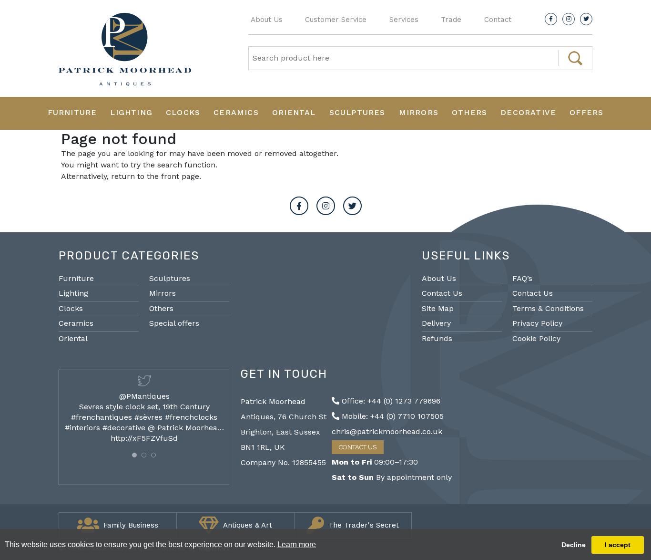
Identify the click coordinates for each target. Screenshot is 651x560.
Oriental (294, 112)
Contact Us (442, 293)
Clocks (183, 112)
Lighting (131, 112)
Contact (497, 19)
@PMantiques (144, 396)
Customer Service (335, 19)
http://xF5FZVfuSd (144, 438)
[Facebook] (551, 19)
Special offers (174, 323)
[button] (134, 455)
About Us (267, 19)
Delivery (436, 323)
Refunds (437, 338)
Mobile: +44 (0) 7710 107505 (391, 416)
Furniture (72, 112)
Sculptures (357, 112)
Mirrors (418, 112)
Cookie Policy (536, 338)
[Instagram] (568, 19)
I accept (618, 545)
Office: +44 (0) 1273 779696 (389, 400)
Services (403, 19)
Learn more (296, 544)
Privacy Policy (537, 323)
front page (180, 176)
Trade (451, 19)
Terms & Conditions (548, 308)
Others (469, 112)
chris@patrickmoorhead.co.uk (387, 431)
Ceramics (236, 112)
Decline (573, 545)
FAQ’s (522, 278)
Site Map (438, 308)
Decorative (528, 112)
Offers (586, 112)
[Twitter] (586, 19)
